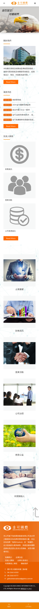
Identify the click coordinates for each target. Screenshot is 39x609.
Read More (10, 82)
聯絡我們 (24, 563)
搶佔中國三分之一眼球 (17, 110)
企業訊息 (19, 557)
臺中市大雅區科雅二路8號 (17, 569)
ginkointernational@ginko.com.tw (19, 578)
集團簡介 (8, 557)
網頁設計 (24, 589)
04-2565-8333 (12, 572)
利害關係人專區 (11, 563)
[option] (19, 20)
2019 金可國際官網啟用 (17, 105)
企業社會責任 (22, 560)
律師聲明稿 (12, 100)
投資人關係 (9, 560)
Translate (15, 604)
